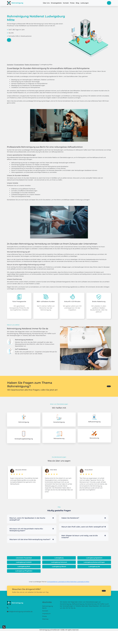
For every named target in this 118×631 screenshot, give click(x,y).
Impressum (46, 613)
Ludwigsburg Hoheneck (59, 562)
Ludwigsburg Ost (94, 566)
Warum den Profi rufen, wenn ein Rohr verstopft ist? (82, 527)
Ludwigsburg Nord (23, 566)
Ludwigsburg (59, 558)
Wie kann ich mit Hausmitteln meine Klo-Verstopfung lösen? (26, 530)
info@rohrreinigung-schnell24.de (21, 611)
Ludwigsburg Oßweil (59, 566)
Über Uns (46, 3)
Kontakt (66, 3)
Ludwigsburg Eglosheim (94, 558)
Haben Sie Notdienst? (70, 518)
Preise (72, 3)
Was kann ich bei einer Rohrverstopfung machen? (29, 539)
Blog (77, 3)
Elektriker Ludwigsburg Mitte (79, 581)
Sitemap (45, 619)
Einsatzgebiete (56, 3)
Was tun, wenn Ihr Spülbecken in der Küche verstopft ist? (27, 519)
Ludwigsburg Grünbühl (24, 562)
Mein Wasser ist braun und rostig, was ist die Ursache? (79, 536)
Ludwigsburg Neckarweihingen (94, 562)
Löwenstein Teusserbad (24, 558)
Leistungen (84, 3)
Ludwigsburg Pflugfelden (23, 571)
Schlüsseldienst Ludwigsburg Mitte (58, 581)
